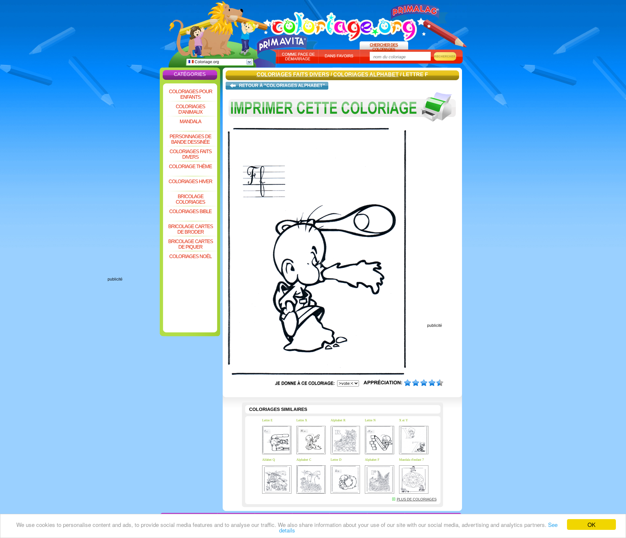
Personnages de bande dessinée (190, 139)
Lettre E (267, 420)
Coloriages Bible (190, 211)
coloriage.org (343, 23)
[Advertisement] (134, 179)
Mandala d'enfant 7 (411, 459)
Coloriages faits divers (191, 154)
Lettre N (370, 420)
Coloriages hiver (190, 181)
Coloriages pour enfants (190, 94)
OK (591, 524)
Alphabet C (303, 459)
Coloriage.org (206, 62)
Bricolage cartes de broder (190, 229)
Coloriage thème (190, 166)
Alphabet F (372, 459)
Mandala (190, 121)
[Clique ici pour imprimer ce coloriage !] (342, 126)
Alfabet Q (268, 459)
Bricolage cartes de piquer (190, 244)
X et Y (403, 420)
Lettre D (336, 459)
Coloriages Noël (190, 256)
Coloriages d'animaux (190, 109)
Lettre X (301, 420)
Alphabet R (338, 420)
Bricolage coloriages (190, 199)
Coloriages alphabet (366, 74)
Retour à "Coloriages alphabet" (282, 85)
